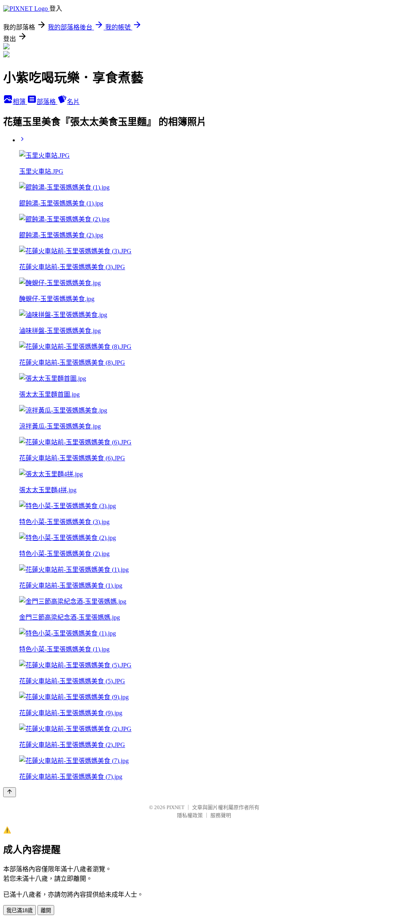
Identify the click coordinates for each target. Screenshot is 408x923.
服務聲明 (220, 815)
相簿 (20, 101)
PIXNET (175, 807)
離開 (46, 910)
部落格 (47, 101)
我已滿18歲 (19, 910)
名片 (73, 101)
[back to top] (9, 792)
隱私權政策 (190, 815)
